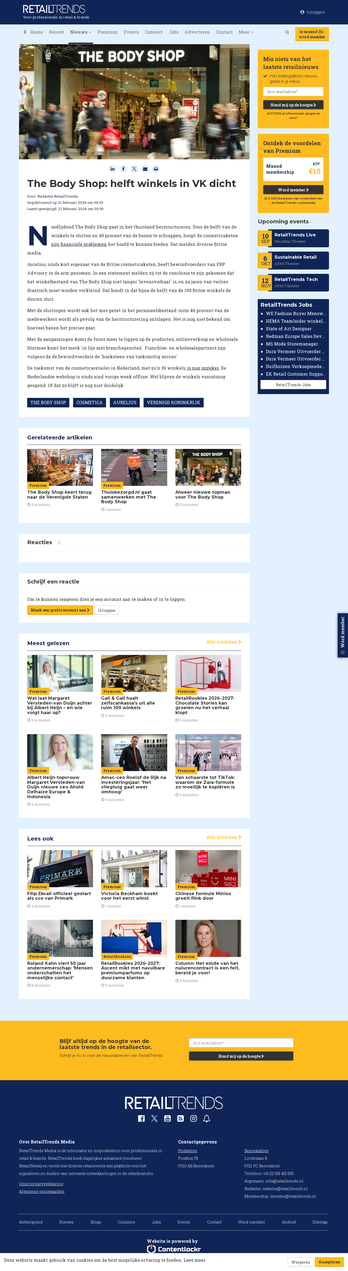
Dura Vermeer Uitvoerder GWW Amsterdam (296, 351)
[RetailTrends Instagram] (193, 1119)
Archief (289, 1222)
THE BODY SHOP (48, 402)
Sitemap (320, 1222)
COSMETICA (89, 402)
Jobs (174, 32)
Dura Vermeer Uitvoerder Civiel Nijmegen (296, 359)
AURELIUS (124, 402)
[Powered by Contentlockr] (174, 1249)
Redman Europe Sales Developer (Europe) (296, 336)
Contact (224, 32)
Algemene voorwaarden (41, 1191)
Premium (107, 32)
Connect (154, 32)
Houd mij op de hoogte (292, 104)
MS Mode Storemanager (292, 344)
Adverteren (197, 32)
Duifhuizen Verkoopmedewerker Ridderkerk (296, 366)
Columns (126, 1222)
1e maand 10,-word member (312, 34)
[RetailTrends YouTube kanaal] (167, 1119)
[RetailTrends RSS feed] (180, 1119)
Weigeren (300, 1262)
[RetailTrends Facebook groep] (141, 1119)
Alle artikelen (222, 642)
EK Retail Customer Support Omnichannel (296, 374)
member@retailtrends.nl (293, 1196)
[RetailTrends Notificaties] (207, 1119)
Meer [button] (245, 32)
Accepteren (329, 1261)
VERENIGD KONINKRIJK (173, 402)
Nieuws (66, 1222)
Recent (56, 32)
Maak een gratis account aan (59, 610)
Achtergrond (31, 1222)
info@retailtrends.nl (284, 1181)
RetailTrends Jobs (293, 384)
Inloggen (107, 610)
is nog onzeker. (203, 368)
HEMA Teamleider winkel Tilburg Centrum (296, 321)
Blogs (96, 1222)
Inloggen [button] (315, 12)
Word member (292, 189)
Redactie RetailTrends (58, 196)
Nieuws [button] (79, 32)
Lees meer (195, 1260)
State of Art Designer (289, 328)
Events (131, 32)
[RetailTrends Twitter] (154, 1120)
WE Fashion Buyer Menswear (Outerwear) (296, 313)
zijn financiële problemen (79, 244)
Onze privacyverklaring (41, 1183)
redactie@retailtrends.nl (285, 1188)
